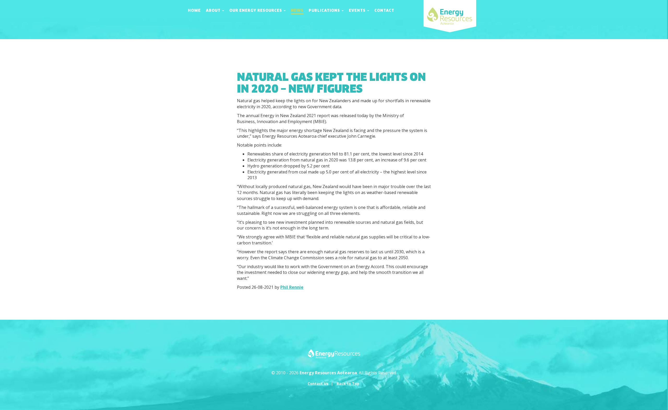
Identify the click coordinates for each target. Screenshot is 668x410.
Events (358, 10)
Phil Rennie (291, 287)
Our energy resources (256, 10)
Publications (325, 10)
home (194, 10)
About (214, 10)
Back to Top (348, 383)
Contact (384, 10)
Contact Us (318, 383)
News (297, 10)
